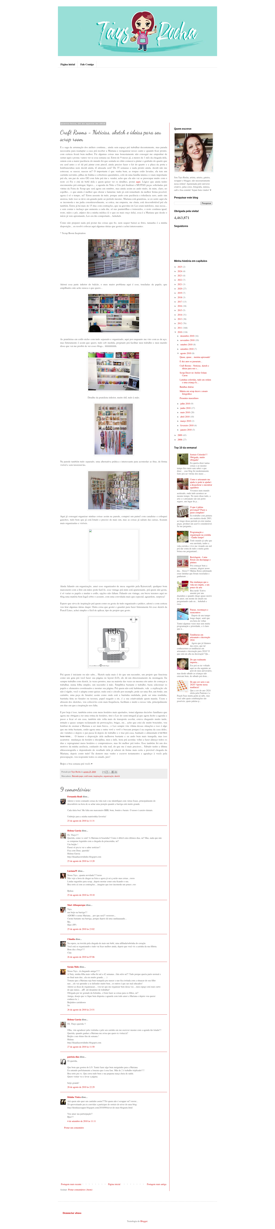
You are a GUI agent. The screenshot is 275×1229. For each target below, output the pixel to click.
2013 (180, 318)
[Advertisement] (137, 94)
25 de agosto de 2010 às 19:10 (81, 894)
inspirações (98, 776)
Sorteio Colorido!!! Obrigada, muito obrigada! (199, 457)
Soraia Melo (73, 966)
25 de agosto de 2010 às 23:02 (81, 929)
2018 (180, 297)
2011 (180, 327)
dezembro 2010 (187, 335)
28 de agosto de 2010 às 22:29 (81, 1087)
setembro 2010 (187, 348)
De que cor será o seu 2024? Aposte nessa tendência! (199, 684)
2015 (180, 310)
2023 (180, 275)
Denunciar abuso (72, 1213)
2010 (180, 332)
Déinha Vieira (74, 1097)
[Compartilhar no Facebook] (112, 772)
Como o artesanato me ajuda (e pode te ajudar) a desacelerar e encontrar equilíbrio (201, 483)
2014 (180, 314)
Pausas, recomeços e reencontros (199, 611)
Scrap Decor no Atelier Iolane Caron (193, 374)
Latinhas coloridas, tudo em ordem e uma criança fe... (195, 381)
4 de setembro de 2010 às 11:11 (81, 1121)
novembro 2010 (187, 340)
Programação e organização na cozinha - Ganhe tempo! (200, 535)
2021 (180, 284)
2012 (180, 323)
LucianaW (72, 871)
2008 (180, 439)
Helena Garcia (74, 830)
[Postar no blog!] (106, 772)
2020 (180, 288)
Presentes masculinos (189, 398)
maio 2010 (185, 412)
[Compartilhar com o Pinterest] (115, 772)
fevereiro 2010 (187, 425)
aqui (138, 181)
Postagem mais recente (71, 1184)
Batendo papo (77, 776)
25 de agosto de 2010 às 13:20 (81, 860)
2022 (180, 279)
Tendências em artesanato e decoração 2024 (200, 637)
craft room (88, 776)
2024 (180, 271)
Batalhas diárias (187, 386)
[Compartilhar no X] (109, 772)
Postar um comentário (74, 1127)
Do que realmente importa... (198, 661)
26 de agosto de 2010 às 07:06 (81, 956)
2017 (180, 301)
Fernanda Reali (74, 796)
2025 (180, 266)
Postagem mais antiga (156, 1184)
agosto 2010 (186, 353)
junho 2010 (185, 408)
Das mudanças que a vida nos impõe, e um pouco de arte (199, 584)
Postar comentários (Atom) (80, 1189)
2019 (180, 292)
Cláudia (71, 939)
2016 (180, 305)
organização (108, 776)
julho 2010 (185, 403)
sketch (117, 776)
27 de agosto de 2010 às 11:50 (81, 1046)
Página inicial (67, 64)
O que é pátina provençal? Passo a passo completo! (198, 510)
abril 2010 (185, 416)
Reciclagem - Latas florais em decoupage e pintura (200, 560)
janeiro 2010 (186, 429)
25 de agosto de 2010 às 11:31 (81, 820)
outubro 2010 (186, 344)
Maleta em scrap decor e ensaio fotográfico (194, 392)
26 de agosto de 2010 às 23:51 (81, 1009)
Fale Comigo (87, 64)
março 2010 (186, 420)
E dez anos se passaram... (191, 361)
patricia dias (73, 1056)
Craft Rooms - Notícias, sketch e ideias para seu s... (194, 367)
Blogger (143, 1221)
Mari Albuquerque (76, 905)
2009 (180, 435)
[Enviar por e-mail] (103, 772)
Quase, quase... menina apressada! (195, 357)
